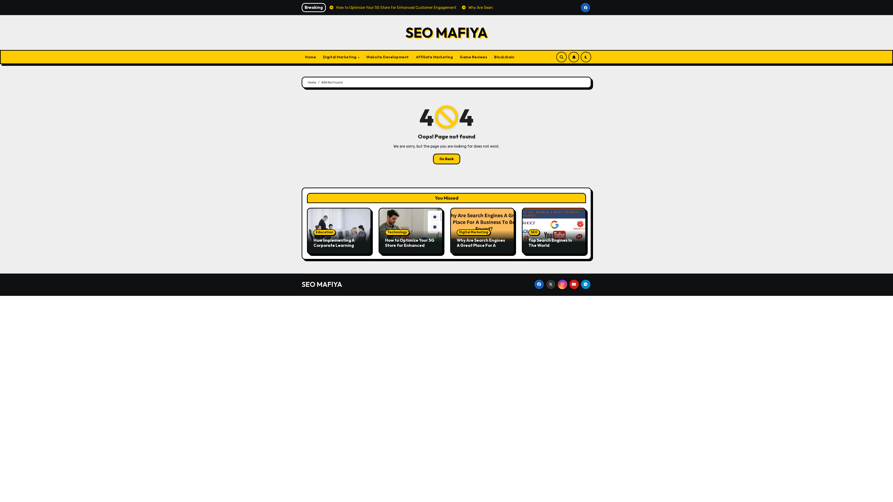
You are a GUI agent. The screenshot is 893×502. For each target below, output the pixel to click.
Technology (397, 232)
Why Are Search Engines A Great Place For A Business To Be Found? (481, 245)
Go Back (447, 159)
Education (324, 232)
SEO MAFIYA (446, 32)
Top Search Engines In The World (550, 243)
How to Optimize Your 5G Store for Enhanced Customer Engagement (409, 245)
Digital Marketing (340, 57)
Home (310, 57)
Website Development (387, 57)
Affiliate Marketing (434, 57)
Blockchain (504, 57)
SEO (534, 232)
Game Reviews (473, 57)
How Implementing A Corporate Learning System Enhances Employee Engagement (336, 248)
